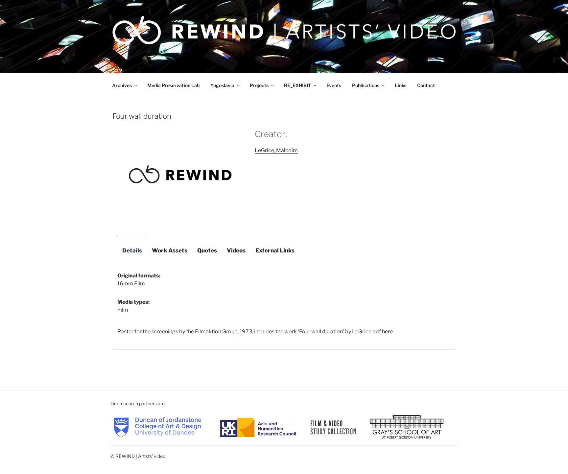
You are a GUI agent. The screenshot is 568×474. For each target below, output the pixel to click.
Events (333, 85)
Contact (426, 85)
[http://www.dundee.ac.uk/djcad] (157, 427)
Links (400, 85)
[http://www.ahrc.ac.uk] (258, 427)
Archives (122, 85)
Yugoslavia (222, 85)
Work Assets (169, 250)
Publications (365, 85)
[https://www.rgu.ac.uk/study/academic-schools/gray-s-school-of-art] (406, 427)
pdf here (382, 331)
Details (132, 250)
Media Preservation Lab (173, 85)
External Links (275, 250)
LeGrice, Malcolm (276, 150)
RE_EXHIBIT (297, 85)
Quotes (207, 250)
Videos (236, 250)
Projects (259, 85)
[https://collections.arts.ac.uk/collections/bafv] (333, 427)
